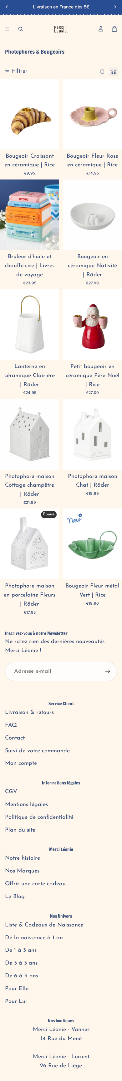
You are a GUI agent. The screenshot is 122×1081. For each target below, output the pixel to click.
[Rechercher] (21, 29)
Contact (15, 738)
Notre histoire (22, 858)
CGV (11, 792)
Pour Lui (16, 1002)
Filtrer (20, 71)
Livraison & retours (29, 712)
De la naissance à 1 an (34, 938)
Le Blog (15, 897)
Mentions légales (26, 805)
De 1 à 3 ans (21, 950)
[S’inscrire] (107, 671)
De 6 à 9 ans (21, 976)
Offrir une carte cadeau (35, 884)
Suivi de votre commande (37, 751)
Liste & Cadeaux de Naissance (44, 925)
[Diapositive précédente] (7, 7)
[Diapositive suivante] (115, 7)
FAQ (11, 725)
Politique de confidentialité (39, 817)
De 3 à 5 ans (21, 963)
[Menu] (7, 29)
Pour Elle (16, 989)
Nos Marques (22, 871)
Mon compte (21, 763)
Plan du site (20, 830)
